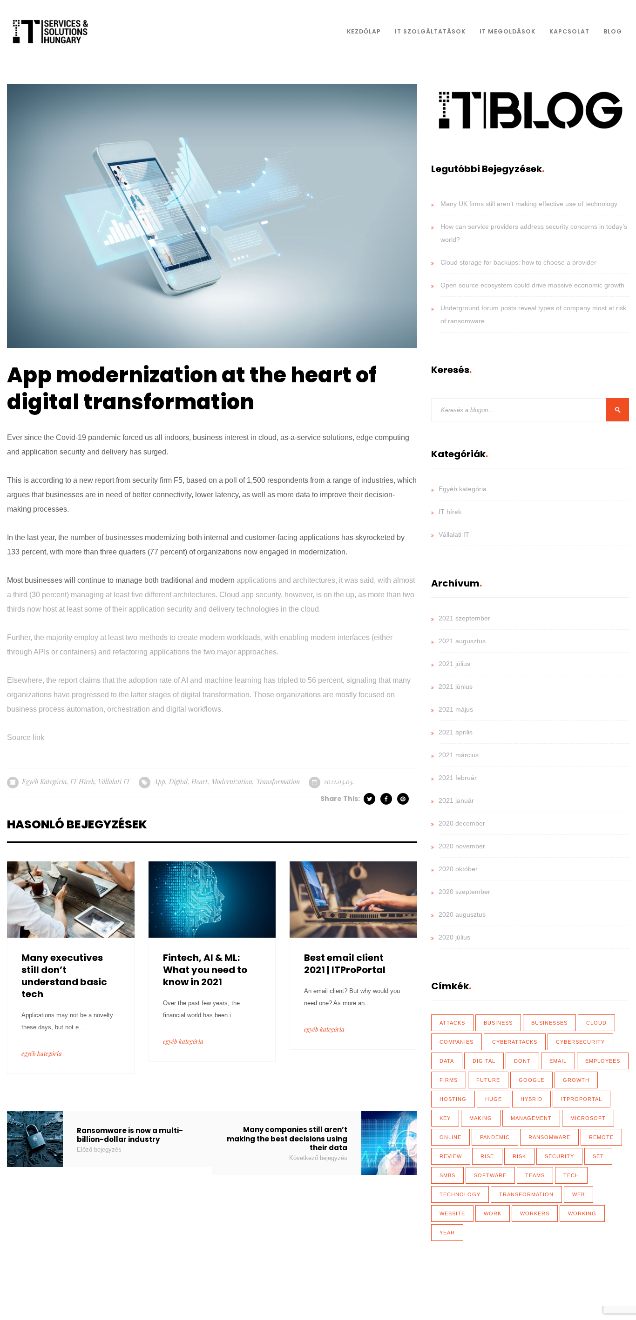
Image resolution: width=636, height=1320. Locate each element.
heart (199, 781)
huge (493, 1099)
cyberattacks (514, 1042)
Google (531, 1080)
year (447, 1232)
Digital (178, 781)
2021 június (456, 686)
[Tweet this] (370, 799)
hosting (453, 1099)
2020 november (462, 846)
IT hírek (82, 781)
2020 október (458, 869)
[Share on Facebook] (386, 799)
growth (576, 1080)
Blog (612, 31)
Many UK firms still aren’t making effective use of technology (528, 203)
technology (460, 1194)
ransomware (549, 1137)
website (452, 1213)
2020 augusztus (462, 914)
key (445, 1118)
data (447, 1061)
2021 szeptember (464, 618)
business (498, 1023)
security (559, 1156)
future (488, 1080)
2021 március (459, 755)
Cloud (596, 1023)
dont (522, 1061)
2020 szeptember (464, 891)
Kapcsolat (569, 31)
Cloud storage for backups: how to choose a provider (518, 262)
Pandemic (495, 1137)
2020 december (462, 823)
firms (449, 1080)
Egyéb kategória (44, 781)
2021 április (456, 732)
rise (487, 1156)
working (582, 1213)
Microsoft (588, 1118)
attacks (452, 1023)
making (480, 1118)
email (558, 1061)
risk (519, 1156)
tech (571, 1175)
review (451, 1156)
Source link (25, 737)
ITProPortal (581, 1099)
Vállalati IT (114, 781)
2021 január (456, 800)
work (492, 1213)
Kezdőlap (364, 31)
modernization (231, 781)
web (578, 1194)
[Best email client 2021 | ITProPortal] (353, 899)
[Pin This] (403, 799)
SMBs (447, 1175)
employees (602, 1061)
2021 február (458, 777)
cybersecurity (580, 1042)
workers (534, 1213)
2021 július (454, 663)
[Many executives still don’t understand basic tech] (71, 899)
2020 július (454, 937)
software (490, 1175)
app (159, 781)
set (598, 1156)
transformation (278, 781)
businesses (549, 1023)
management (531, 1118)
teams (535, 1175)
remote (601, 1137)
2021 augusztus (462, 641)
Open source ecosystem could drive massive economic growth (532, 285)
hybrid (531, 1099)
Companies (457, 1042)
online (450, 1137)
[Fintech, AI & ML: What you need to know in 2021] (212, 899)
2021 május (456, 709)
